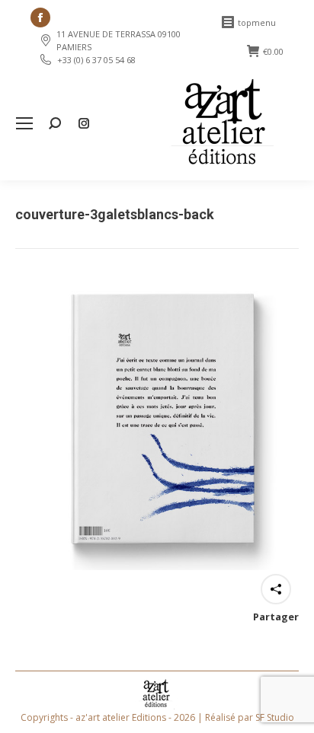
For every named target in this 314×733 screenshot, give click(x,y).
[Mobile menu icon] (24, 123)
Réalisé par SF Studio (249, 717)
